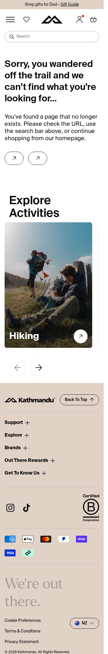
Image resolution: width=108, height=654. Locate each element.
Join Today (77, 346)
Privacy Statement (83, 355)
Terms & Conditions (71, 355)
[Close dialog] (100, 305)
